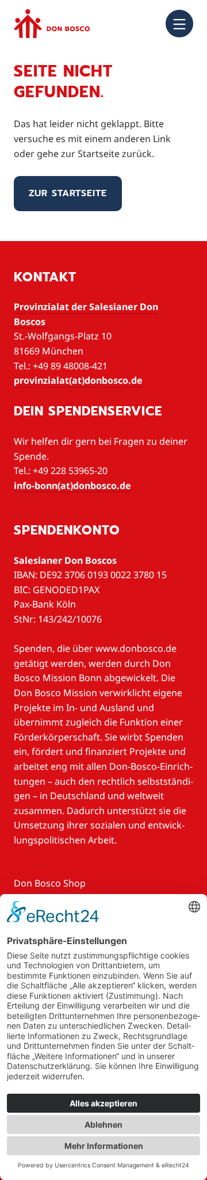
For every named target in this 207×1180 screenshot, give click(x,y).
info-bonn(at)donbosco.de (72, 485)
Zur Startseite (68, 193)
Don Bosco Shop (50, 883)
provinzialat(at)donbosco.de (78, 380)
